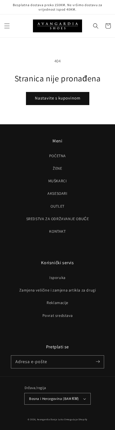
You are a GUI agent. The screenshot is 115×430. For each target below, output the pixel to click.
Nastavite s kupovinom (57, 98)
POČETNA (57, 155)
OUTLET (57, 206)
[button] (7, 26)
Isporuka (57, 277)
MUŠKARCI (57, 180)
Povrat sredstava (57, 315)
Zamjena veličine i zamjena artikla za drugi (57, 290)
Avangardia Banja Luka (50, 419)
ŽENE (57, 168)
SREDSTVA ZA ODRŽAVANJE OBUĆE (57, 218)
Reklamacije (57, 302)
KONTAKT (57, 231)
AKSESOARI (57, 193)
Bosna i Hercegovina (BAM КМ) (54, 398)
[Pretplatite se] (98, 362)
